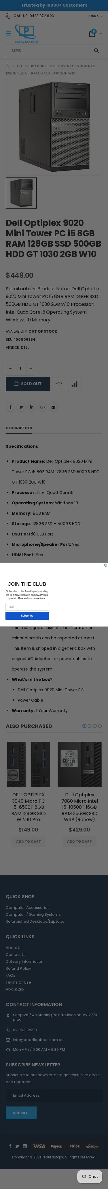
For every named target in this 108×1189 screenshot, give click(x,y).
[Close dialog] (105, 565)
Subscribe (27, 615)
